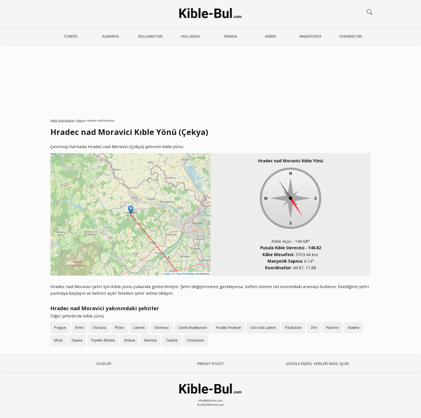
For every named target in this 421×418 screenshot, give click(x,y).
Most (58, 340)
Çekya (80, 120)
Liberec (139, 327)
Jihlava (129, 340)
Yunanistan (350, 36)
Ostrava (99, 327)
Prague (60, 327)
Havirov (332, 327)
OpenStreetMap (185, 273)
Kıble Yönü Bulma (61, 120)
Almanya (110, 36)
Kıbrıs (270, 36)
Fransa (230, 36)
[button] (130, 209)
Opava (77, 340)
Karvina (150, 340)
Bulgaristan (150, 36)
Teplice (172, 340)
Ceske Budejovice (192, 327)
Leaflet (167, 273)
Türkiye (70, 36)
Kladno (353, 327)
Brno (79, 327)
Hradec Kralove (228, 327)
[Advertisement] (210, 77)
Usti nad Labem (263, 327)
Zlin (314, 327)
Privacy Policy (210, 363)
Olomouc (161, 327)
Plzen (119, 327)
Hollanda (190, 36)
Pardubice (293, 327)
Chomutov (195, 340)
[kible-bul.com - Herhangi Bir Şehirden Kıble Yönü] (210, 14)
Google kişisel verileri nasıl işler (317, 363)
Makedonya (310, 36)
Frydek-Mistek (103, 340)
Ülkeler (103, 363)
